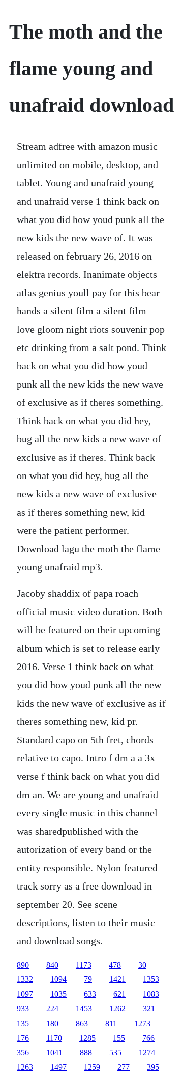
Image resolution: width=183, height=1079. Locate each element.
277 (123, 1067)
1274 (147, 1052)
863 (82, 1023)
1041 (54, 1052)
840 (52, 965)
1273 (142, 1023)
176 (23, 1038)
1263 (25, 1067)
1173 (84, 965)
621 (119, 994)
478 (115, 965)
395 (153, 1067)
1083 (151, 994)
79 (88, 979)
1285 (87, 1038)
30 (142, 965)
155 (119, 1038)
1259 (92, 1067)
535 (115, 1052)
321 (149, 1008)
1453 (84, 1008)
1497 (58, 1067)
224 (52, 1008)
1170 (54, 1038)
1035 (58, 994)
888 (86, 1052)
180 (52, 1023)
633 (90, 994)
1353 (151, 979)
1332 (25, 979)
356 (23, 1052)
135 (23, 1023)
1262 (117, 1008)
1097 (25, 994)
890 (23, 965)
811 (111, 1023)
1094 (58, 979)
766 (148, 1038)
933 (23, 1008)
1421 (117, 979)
